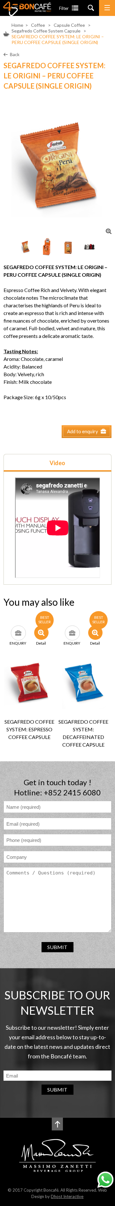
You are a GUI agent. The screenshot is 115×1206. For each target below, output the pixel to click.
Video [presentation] (57, 462)
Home (17, 25)
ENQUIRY (18, 643)
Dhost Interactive (67, 1196)
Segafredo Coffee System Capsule (46, 30)
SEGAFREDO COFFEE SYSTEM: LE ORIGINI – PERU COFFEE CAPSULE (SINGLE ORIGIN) (58, 39)
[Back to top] (57, 1124)
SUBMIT (57, 947)
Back (14, 54)
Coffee (38, 25)
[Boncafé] (27, 14)
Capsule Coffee (70, 25)
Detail (41, 643)
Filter (64, 8)
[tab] (57, 462)
